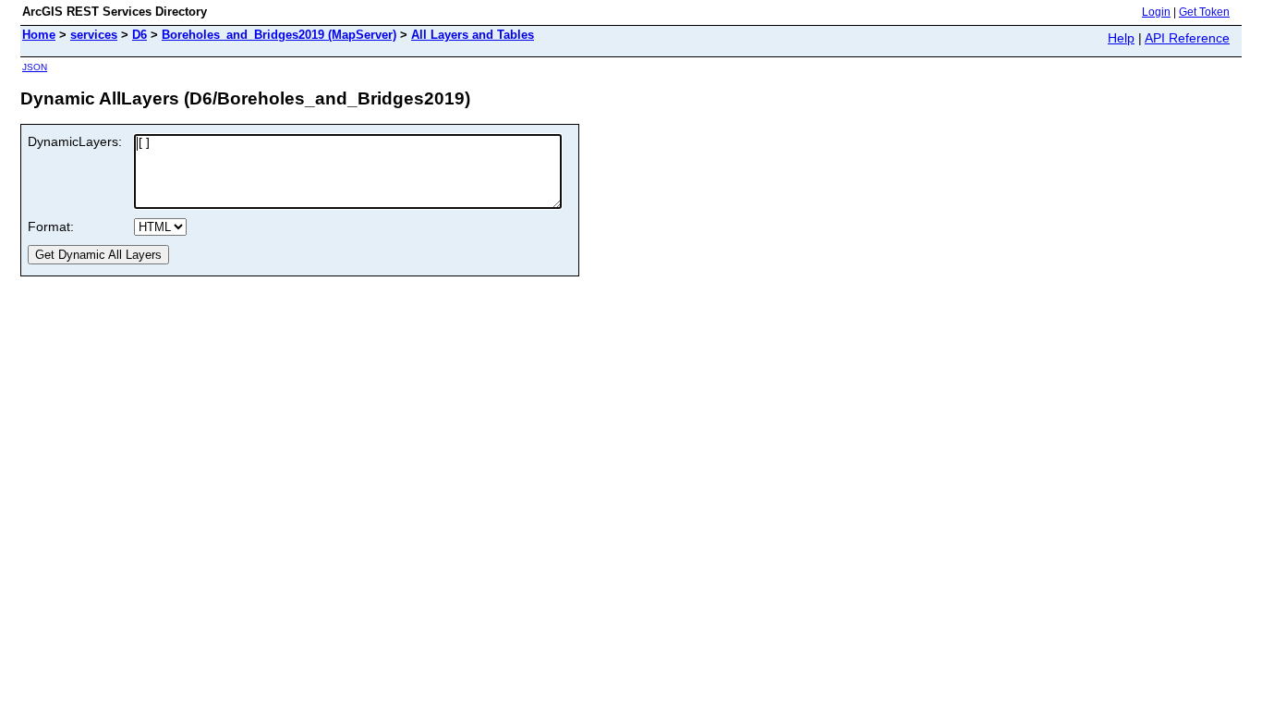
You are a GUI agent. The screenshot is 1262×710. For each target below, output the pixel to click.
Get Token (1204, 12)
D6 (139, 35)
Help (1121, 38)
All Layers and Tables (472, 35)
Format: (51, 226)
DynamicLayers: (75, 141)
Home (38, 35)
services (93, 35)
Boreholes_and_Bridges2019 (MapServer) (279, 35)
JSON (34, 67)
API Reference (1187, 38)
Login (1156, 12)
